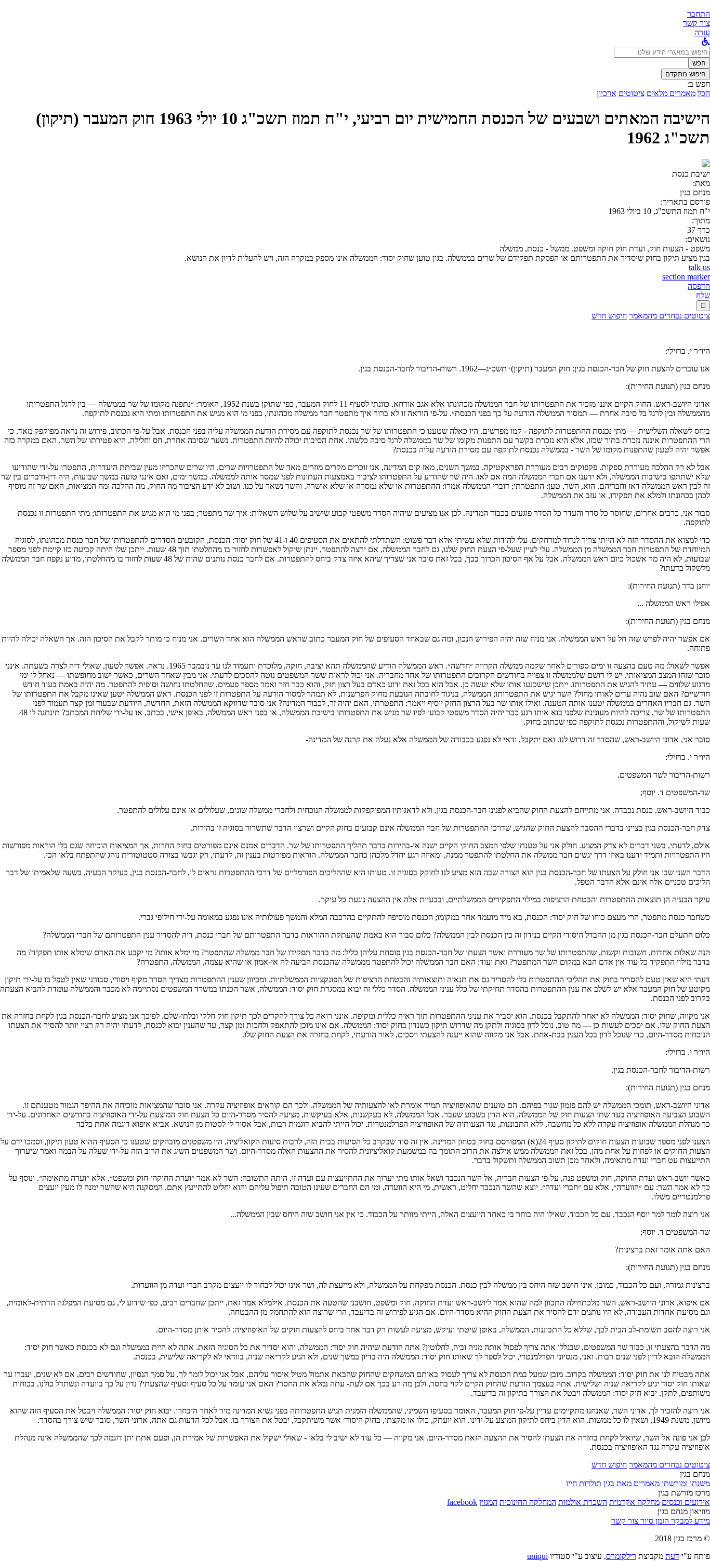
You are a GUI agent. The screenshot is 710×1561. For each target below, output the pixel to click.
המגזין (488, 1502)
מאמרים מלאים (671, 93)
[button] (698, 13)
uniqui (537, 1556)
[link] (696, 23)
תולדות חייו (583, 1483)
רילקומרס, (620, 1556)
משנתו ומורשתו (686, 1483)
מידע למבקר (689, 1520)
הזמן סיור (653, 1520)
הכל (704, 93)
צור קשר (624, 1520)
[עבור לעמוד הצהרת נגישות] (706, 41)
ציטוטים (632, 93)
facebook (462, 1502)
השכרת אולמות (582, 1502)
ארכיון (606, 93)
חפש (699, 63)
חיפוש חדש (609, 315)
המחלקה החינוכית (527, 1502)
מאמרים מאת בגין (631, 1483)
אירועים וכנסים (686, 1502)
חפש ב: (698, 83)
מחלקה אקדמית (634, 1502)
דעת (672, 1556)
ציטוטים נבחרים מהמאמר (669, 315)
